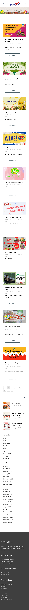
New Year (6, 446)
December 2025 (8, 476)
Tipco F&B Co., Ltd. (10, 252)
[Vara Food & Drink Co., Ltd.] (14, 68)
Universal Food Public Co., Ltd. (14, 218)
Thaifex (18, 43)
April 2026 (6, 466)
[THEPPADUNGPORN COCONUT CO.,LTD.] (14, 278)
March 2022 (6, 509)
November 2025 (8, 479)
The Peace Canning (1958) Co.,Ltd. (12, 327)
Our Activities (14, 10)
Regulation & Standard (6, 563)
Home (8, 10)
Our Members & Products (7, 559)
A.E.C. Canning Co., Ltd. (18, 403)
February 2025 (7, 484)
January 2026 (7, 474)
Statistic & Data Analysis (7, 561)
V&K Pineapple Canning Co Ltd (14, 183)
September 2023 (8, 499)
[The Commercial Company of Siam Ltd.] (14, 353)
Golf (4, 441)
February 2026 (7, 471)
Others (5, 451)
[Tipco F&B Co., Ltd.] (14, 243)
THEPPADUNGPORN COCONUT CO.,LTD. (13, 288)
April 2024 (6, 489)
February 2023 (7, 504)
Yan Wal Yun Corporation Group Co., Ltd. (14, 40)
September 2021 (8, 522)
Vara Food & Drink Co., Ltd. (12, 78)
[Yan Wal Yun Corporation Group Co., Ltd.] (14, 30)
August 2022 (7, 507)
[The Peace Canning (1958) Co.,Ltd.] (14, 316)
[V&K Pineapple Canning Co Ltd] (14, 173)
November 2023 (8, 494)
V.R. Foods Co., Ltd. (10, 113)
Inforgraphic (6, 443)
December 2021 (8, 517)
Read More (12, 55)
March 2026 (6, 469)
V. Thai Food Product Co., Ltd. (13, 148)
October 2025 (7, 481)
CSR (4, 438)
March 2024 (6, 491)
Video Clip (6, 458)
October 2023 (7, 497)
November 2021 (8, 519)
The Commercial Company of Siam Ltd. (13, 364)
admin (6, 45)
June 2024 (6, 486)
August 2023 (7, 502)
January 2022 (7, 514)
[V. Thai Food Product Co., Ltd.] (14, 138)
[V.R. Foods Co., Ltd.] (14, 103)
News (5, 448)
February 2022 (7, 512)
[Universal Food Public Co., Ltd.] (14, 208)
